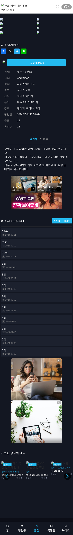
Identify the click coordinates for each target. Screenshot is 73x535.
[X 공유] (10, 51)
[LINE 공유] (23, 51)
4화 (9, 319)
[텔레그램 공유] (17, 51)
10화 (9, 255)
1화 (9, 352)
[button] (67, 476)
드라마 (67, 468)
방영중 (22, 530)
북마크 (66, 530)
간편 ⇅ (56, 221)
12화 (9, 233)
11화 (9, 244)
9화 (9, 265)
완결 (36, 530)
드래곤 (61, 468)
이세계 (11, 471)
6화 (9, 298)
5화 (9, 309)
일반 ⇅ (67, 221)
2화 (9, 341)
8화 (9, 276)
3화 (9, 330)
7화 (9, 287)
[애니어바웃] (15, 5)
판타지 (4, 471)
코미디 (18, 471)
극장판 (51, 530)
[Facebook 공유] (3, 51)
